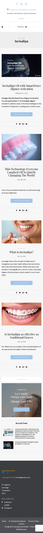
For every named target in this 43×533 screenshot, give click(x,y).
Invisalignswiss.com (23, 477)
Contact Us (21, 409)
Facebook (7, 502)
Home (4, 521)
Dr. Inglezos (6, 485)
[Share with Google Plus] (23, 124)
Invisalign (21, 82)
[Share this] (16, 124)
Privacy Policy (33, 521)
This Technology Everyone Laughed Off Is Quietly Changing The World (21, 172)
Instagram (8, 508)
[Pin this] (26, 124)
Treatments (26, 165)
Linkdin (6, 505)
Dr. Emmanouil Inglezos (17, 521)
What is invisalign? (21, 252)
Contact (21, 18)
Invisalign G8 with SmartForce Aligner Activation (21, 87)
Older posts (21, 379)
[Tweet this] (20, 124)
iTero (4, 493)
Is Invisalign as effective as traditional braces (22, 335)
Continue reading (21, 114)
